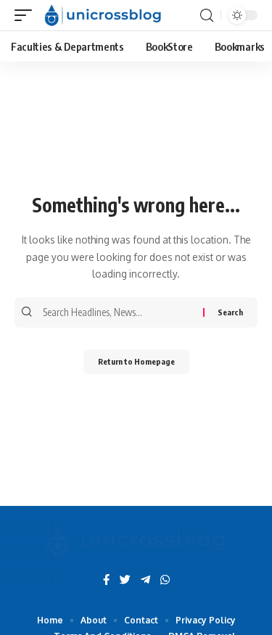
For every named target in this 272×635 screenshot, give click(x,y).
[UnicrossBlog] (102, 15)
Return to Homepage (136, 361)
